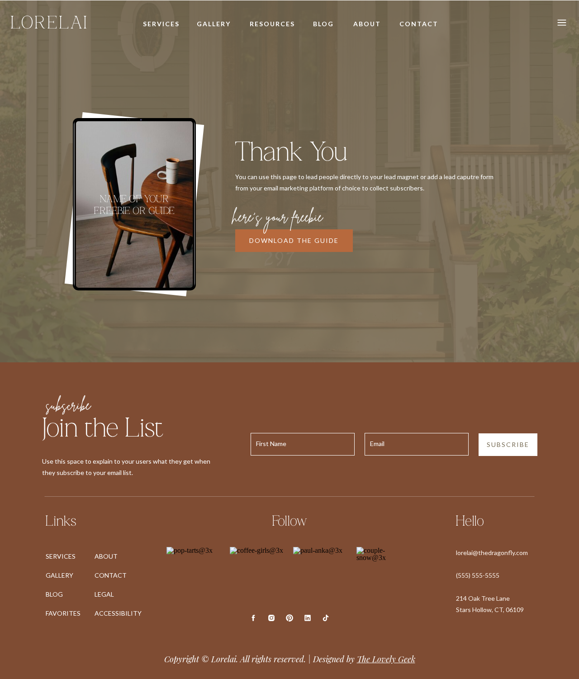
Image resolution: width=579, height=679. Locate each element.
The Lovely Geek (386, 659)
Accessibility (118, 613)
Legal (104, 594)
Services (61, 556)
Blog (54, 594)
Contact (111, 575)
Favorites (63, 613)
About (106, 556)
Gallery (59, 575)
